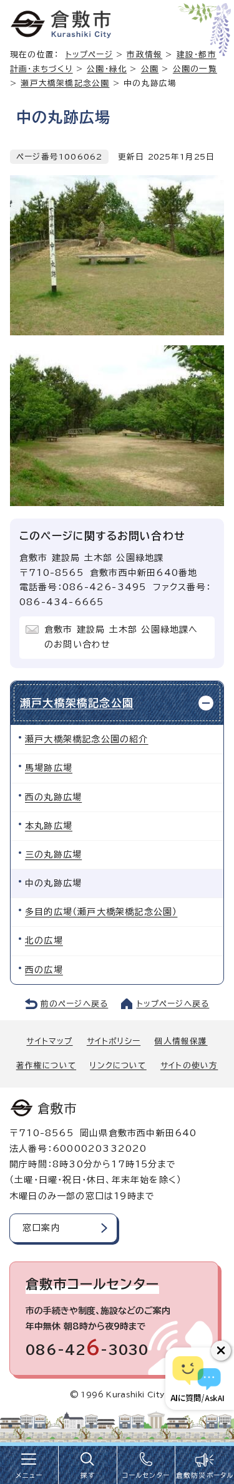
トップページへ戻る (173, 1004)
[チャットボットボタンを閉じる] (221, 1351)
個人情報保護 (180, 1041)
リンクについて (118, 1065)
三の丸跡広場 (53, 854)
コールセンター (146, 1475)
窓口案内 (41, 1227)
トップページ (89, 54)
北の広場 (44, 940)
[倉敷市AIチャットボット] (197, 1378)
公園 (149, 69)
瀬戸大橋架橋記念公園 (65, 83)
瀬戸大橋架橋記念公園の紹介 (87, 739)
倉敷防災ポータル (205, 1475)
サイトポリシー (113, 1041)
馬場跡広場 (48, 768)
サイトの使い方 (189, 1065)
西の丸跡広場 (53, 797)
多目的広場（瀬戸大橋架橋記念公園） (101, 911)
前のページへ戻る (75, 1004)
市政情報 (144, 54)
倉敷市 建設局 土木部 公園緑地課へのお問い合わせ (121, 637)
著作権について (46, 1065)
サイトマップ (49, 1041)
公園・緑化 (107, 69)
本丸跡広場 (48, 825)
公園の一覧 (195, 69)
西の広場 (44, 969)
